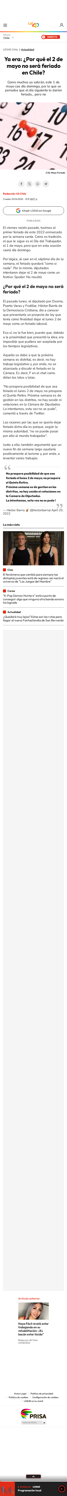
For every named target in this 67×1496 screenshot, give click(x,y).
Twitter (29, 184)
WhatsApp (37, 184)
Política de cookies (18, 1397)
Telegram (45, 184)
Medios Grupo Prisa (33, 1422)
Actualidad (27, 49)
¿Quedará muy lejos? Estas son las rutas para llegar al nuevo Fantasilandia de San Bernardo (33, 618)
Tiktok (11, 1357)
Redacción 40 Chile (14, 193)
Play (61, 1488)
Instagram (19, 1357)
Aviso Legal (20, 1393)
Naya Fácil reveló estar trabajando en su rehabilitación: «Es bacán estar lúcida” (33, 1329)
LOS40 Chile (33, 25)
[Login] (62, 25)
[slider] (33, 1481)
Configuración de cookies (45, 1397)
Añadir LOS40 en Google (36, 210)
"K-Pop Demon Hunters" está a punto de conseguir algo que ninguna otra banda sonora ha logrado (33, 599)
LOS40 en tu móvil (33, 1401)
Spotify (48, 1357)
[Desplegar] (33, 1476)
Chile (6, 38)
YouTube (26, 1357)
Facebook (21, 184)
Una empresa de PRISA (33, 1413)
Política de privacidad (42, 1393)
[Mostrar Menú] (5, 25)
